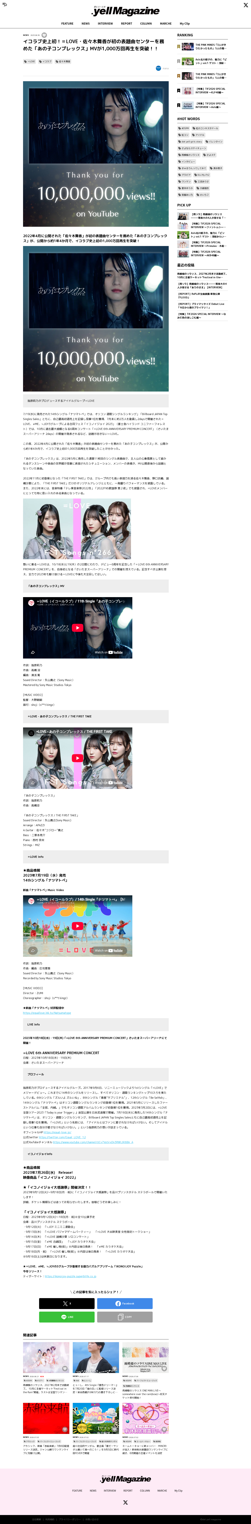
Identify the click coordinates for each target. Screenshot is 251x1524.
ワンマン (186, 181)
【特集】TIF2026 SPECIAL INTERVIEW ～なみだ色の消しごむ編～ (201, 315)
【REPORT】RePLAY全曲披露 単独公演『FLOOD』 (198, 295)
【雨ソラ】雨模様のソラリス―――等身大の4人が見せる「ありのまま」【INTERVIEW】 (202, 285)
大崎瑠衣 (204, 188)
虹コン (185, 134)
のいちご (204, 194)
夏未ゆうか (187, 188)
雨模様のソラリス (132, 1386)
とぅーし (87, 1380)
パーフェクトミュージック (147, 1380)
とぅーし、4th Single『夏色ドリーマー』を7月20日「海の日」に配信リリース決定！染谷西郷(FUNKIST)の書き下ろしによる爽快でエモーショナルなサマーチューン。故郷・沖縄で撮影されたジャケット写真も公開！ (95, 1388)
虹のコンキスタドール (207, 128)
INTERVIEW (105, 23)
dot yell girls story (192, 141)
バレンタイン (215, 141)
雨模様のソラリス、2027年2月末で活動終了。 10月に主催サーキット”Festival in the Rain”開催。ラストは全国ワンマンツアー (46, 1388)
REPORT (126, 23)
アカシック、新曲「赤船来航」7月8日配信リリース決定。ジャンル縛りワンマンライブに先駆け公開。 (46, 1449)
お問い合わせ (92, 1519)
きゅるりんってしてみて (194, 168)
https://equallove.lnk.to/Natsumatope (47, 1013)
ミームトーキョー (143, 1441)
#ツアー (40, 1380)
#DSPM (29, 1380)
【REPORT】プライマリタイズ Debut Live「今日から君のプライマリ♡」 (200, 305)
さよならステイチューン (194, 148)
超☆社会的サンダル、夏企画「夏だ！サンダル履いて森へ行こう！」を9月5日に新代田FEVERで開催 (96, 1449)
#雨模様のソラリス (56, 1380)
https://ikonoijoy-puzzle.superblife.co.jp (70, 1276)
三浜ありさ (203, 181)
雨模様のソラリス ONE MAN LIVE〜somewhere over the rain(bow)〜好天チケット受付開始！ (144, 1394)
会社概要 (36, 1519)
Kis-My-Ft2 (203, 174)
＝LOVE (31, 61)
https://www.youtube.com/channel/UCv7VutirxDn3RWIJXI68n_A (93, 1142)
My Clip (185, 23)
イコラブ (47, 61)
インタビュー (188, 161)
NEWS (86, 23)
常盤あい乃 (187, 194)
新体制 (158, 1441)
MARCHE (166, 23)
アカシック (30, 1441)
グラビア (186, 174)
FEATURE (67, 23)
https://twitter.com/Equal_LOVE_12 (62, 1137)
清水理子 (217, 168)
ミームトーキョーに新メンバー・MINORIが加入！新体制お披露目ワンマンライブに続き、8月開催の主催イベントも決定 (145, 1449)
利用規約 (49, 1519)
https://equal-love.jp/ (57, 1132)
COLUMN (146, 23)
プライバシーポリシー (70, 1519)
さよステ (211, 154)
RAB (77, 1380)
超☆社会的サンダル (109, 1441)
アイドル (200, 134)
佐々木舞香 (64, 61)
